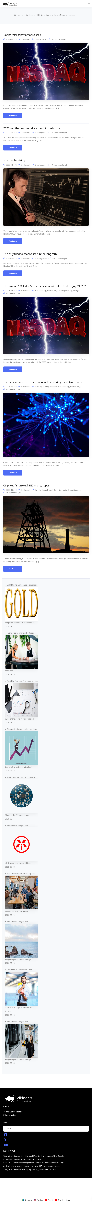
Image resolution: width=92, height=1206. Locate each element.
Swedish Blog (40, 39)
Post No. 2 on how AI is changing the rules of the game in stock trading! (33, 1162)
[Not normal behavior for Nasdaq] (46, 72)
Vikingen (77, 290)
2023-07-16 (10, 290)
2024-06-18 (10, 39)
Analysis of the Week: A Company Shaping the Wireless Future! (29, 1169)
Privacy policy (9, 1115)
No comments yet (58, 39)
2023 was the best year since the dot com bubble (31, 128)
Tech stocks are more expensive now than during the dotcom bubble (43, 382)
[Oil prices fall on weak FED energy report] (46, 525)
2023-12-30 (10, 133)
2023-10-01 (10, 258)
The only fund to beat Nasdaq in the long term (30, 254)
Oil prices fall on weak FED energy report (26, 485)
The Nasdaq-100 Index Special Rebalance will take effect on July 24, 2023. (45, 286)
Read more (13, 115)
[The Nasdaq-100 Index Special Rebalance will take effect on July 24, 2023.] (46, 326)
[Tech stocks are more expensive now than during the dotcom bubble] (46, 426)
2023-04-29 (10, 386)
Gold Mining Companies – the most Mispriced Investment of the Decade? (33, 1156)
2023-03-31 (10, 490)
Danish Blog (52, 290)
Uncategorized (41, 133)
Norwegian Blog (65, 290)
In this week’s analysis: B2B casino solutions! (22, 1159)
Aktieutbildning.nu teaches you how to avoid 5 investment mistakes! (31, 1166)
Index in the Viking (14, 160)
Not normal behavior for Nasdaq (22, 35)
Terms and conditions (12, 1112)
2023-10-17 (10, 165)
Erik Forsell (25, 39)
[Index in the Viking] (46, 198)
